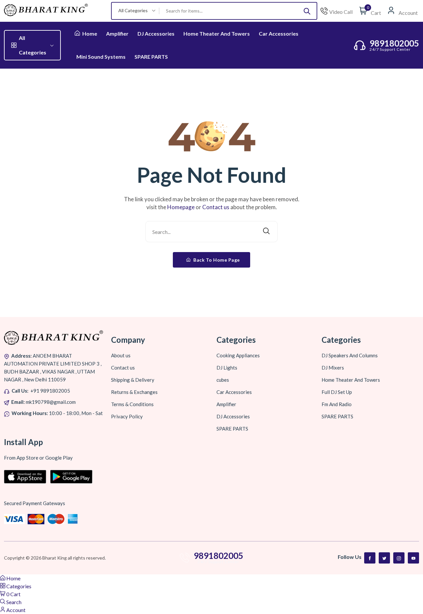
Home (89, 33)
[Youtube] (413, 558)
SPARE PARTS (151, 56)
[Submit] (307, 11)
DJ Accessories (155, 33)
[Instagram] (398, 558)
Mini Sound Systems (101, 56)
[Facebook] (369, 558)
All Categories (32, 45)
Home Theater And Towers (216, 33)
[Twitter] (384, 558)
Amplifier (117, 33)
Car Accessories (278, 33)
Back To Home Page (216, 260)
